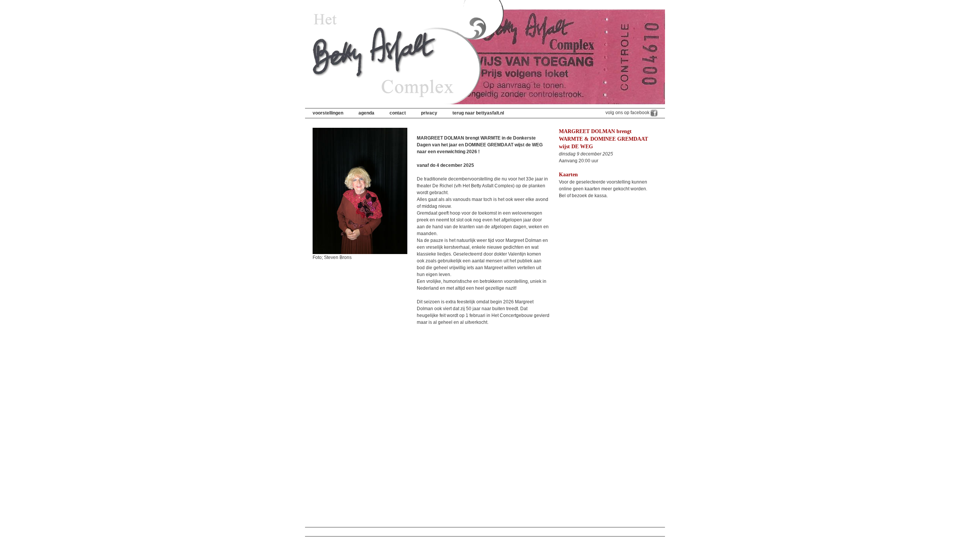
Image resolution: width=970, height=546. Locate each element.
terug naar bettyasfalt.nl (478, 113)
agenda (366, 113)
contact (398, 113)
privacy (429, 113)
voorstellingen (328, 113)
